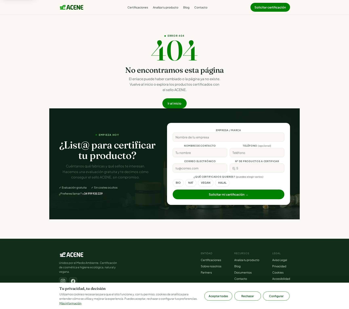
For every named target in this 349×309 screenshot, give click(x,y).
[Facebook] (73, 281)
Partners (206, 272)
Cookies (278, 272)
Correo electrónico (200, 161)
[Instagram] (63, 281)
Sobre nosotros (211, 266)
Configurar (276, 296)
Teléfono (257, 145)
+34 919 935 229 (92, 193)
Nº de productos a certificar (257, 161)
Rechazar (247, 296)
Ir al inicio (174, 103)
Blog (186, 7)
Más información (70, 303)
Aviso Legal (279, 260)
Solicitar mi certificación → (228, 194)
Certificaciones (137, 7)
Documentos (243, 272)
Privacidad (279, 266)
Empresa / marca (228, 130)
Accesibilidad (281, 278)
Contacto (200, 7)
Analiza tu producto (165, 7)
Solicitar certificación (270, 7)
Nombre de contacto (200, 145)
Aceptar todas (218, 296)
